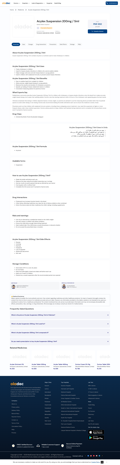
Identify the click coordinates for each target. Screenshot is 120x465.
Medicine (21, 10)
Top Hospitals (65, 382)
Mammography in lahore (95, 395)
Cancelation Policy (17, 426)
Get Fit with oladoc (93, 424)
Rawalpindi (48, 395)
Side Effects (63, 44)
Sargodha (47, 411)
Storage (72, 44)
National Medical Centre (68, 427)
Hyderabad (48, 424)
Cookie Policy (95, 462)
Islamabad (48, 392)
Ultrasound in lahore (94, 398)
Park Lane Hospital (66, 424)
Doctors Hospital (66, 385)
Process (14, 432)
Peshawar (47, 401)
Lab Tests (91, 421)
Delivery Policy (16, 410)
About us (14, 404)
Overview (16, 44)
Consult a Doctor (98, 31)
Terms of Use (15, 423)
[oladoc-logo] (6, 3)
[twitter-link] (85, 455)
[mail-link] (96, 455)
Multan (47, 398)
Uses (23, 44)
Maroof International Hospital (69, 414)
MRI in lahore (91, 385)
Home (12, 10)
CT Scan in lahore (93, 392)
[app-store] (96, 434)
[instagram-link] (91, 455)
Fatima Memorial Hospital (68, 395)
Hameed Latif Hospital (67, 389)
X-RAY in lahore (92, 389)
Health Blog (91, 405)
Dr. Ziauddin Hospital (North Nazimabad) (72, 421)
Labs (89, 417)
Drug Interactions (41, 44)
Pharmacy (91, 414)
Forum (90, 408)
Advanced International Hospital (70, 411)
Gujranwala (48, 405)
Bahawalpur (48, 414)
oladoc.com (37, 457)
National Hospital (66, 392)
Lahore (47, 389)
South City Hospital (66, 417)
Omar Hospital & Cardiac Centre (70, 398)
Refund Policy (15, 413)
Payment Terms (16, 416)
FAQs (79, 44)
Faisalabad (48, 408)
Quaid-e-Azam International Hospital (71, 408)
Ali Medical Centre (66, 401)
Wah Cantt (48, 421)
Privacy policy (16, 407)
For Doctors (91, 411)
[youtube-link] (93, 455)
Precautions (53, 44)
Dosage (30, 44)
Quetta (47, 417)
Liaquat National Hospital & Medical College (73, 430)
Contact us (15, 420)
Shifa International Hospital (68, 405)
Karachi (47, 385)
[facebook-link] (88, 455)
